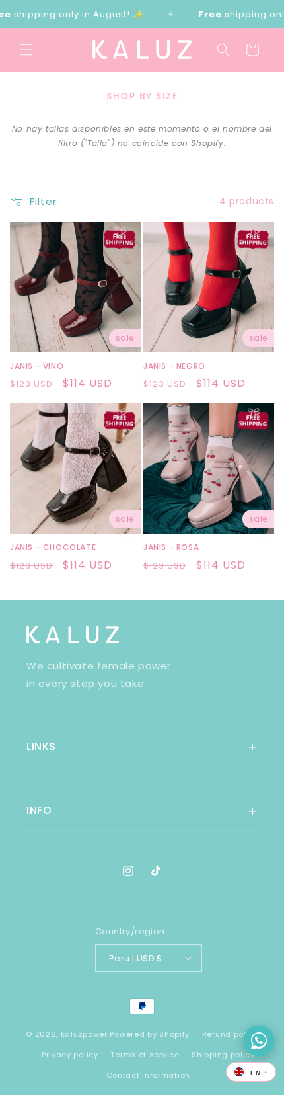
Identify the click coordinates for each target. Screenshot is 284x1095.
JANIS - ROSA (171, 547)
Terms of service (144, 1054)
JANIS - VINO (36, 366)
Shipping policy (223, 1054)
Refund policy (230, 1034)
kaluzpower (84, 1034)
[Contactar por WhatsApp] (259, 1041)
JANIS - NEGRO (174, 366)
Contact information (148, 1075)
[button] (26, 49)
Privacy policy (70, 1054)
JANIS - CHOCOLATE (53, 547)
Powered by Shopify (150, 1034)
